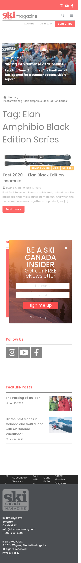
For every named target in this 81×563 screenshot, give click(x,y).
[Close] (66, 248)
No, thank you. (40, 317)
